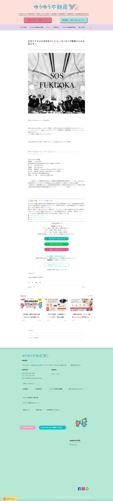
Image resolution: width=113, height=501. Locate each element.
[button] (90, 27)
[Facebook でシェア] (29, 282)
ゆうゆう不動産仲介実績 (36, 27)
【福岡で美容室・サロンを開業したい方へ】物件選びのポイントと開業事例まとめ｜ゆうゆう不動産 (81, 316)
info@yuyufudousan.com (34, 378)
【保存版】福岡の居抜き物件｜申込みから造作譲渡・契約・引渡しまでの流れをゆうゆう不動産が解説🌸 (31, 316)
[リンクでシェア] (40, 282)
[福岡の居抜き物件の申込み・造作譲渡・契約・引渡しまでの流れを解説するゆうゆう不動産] (31, 305)
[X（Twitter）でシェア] (32, 282)
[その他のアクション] (84, 37)
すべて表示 (90, 295)
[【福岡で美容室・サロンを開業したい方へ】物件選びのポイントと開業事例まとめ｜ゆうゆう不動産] (81, 305)
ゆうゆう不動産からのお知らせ (35, 277)
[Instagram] (83, 488)
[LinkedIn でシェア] (36, 282)
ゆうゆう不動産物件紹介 (69, 27)
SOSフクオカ (32, 273)
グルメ (48, 27)
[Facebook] (79, 488)
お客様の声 (56, 27)
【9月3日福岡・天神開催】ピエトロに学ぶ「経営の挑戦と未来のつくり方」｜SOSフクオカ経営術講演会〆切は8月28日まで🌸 (56, 316)
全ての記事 (23, 27)
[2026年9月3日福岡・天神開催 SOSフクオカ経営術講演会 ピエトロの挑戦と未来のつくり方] (56, 305)
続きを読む (82, 27)
